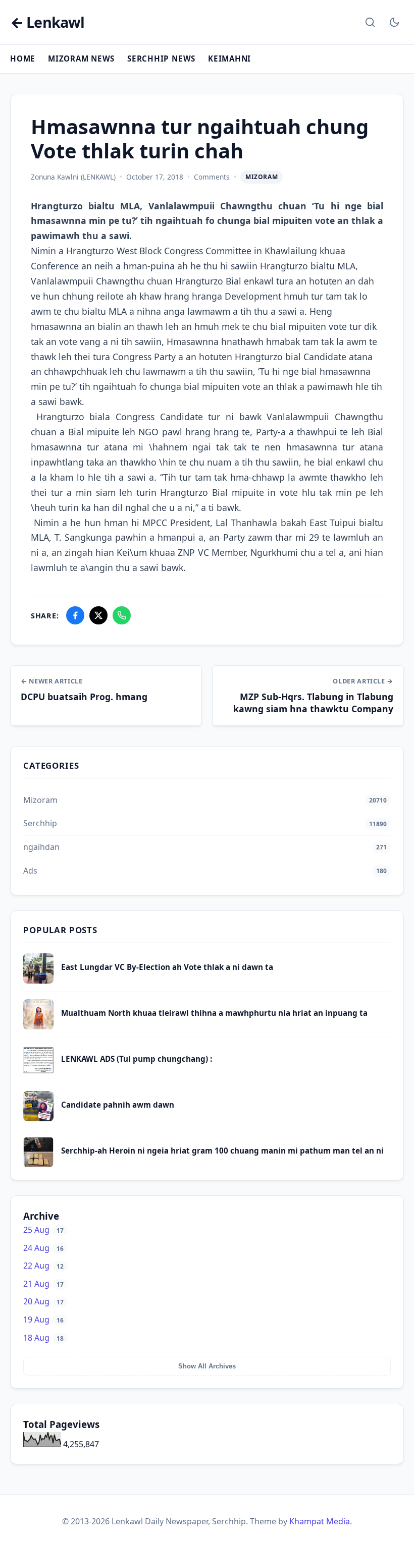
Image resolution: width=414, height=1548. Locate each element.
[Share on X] (98, 615)
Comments (212, 177)
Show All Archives (207, 1366)
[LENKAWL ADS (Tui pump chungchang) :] (38, 1072)
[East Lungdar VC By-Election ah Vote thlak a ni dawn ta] (38, 980)
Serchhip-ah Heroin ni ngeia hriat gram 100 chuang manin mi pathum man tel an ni (222, 1150)
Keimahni (229, 58)
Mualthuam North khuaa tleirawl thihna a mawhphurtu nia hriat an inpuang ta (214, 1013)
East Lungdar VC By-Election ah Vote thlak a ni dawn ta (167, 967)
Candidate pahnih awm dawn (117, 1105)
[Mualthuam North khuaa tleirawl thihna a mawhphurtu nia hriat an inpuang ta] (38, 1026)
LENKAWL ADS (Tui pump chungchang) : (136, 1059)
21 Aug (43, 1283)
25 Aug (43, 1229)
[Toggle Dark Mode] (394, 22)
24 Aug (43, 1247)
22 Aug (43, 1265)
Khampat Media (319, 1521)
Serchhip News (161, 58)
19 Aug (43, 1319)
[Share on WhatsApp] (122, 615)
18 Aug (43, 1337)
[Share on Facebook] (75, 615)
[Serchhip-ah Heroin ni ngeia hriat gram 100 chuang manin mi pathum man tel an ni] (38, 1164)
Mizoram (261, 177)
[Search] (370, 22)
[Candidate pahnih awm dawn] (38, 1118)
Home (22, 58)
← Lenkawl (47, 22)
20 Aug (43, 1301)
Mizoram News (81, 58)
